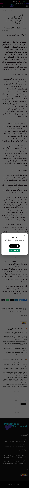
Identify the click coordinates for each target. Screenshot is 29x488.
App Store (13, 246)
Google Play (13, 250)
